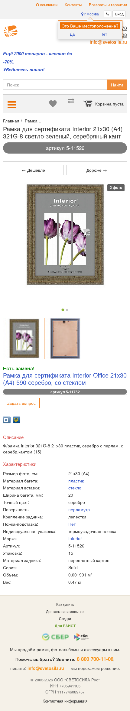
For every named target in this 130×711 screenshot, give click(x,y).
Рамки (31, 121)
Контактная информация (65, 701)
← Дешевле (33, 170)
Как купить (65, 604)
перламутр (79, 509)
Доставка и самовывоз (65, 611)
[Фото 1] (62, 310)
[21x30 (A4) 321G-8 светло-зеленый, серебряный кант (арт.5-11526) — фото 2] (65, 338)
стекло (74, 488)
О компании (46, 5)
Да (72, 34)
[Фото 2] (67, 310)
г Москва (91, 13)
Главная (11, 121)
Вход (119, 13)
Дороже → (96, 170)
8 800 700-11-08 (95, 658)
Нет (103, 34)
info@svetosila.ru (108, 41)
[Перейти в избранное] (53, 104)
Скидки (65, 618)
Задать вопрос (21, 403)
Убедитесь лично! (23, 70)
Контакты (73, 5)
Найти (117, 85)
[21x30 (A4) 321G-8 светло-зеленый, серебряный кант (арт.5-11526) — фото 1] (23, 338)
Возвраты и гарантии (108, 5)
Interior (75, 538)
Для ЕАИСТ (65, 625)
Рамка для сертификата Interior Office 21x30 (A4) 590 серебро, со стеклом (65, 379)
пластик (76, 481)
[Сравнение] (71, 104)
